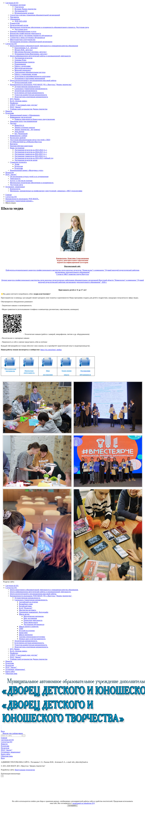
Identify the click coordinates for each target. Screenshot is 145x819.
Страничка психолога (18, 162)
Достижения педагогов (23, 58)
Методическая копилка (23, 68)
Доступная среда (20, 29)
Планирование (20, 64)
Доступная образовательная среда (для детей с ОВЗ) (30, 140)
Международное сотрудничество (22, 40)
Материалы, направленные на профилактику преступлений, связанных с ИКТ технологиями (46, 191)
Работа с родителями (22, 66)
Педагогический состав (19, 25)
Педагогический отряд (23, 82)
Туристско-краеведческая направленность (30, 95)
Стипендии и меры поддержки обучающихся (27, 37)
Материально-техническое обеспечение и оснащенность (31, 183)
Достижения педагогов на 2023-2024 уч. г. (30, 150)
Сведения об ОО (11, 3)
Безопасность (15, 189)
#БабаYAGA (19, 125)
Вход (3, 731)
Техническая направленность (25, 91)
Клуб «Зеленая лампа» (18, 101)
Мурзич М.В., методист (23, 50)
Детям (16, 164)
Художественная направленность (27, 87)
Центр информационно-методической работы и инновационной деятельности (40, 56)
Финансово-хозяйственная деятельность (25, 33)
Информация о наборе (18, 136)
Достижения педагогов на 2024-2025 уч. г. (30, 152)
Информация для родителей (21, 117)
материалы (10, 371)
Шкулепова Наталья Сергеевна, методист (30, 52)
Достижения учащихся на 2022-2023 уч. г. (30, 154)
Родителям (9, 113)
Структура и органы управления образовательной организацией (35, 15)
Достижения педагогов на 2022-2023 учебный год (33, 158)
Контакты (14, 144)
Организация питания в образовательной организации (31, 42)
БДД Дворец (15, 99)
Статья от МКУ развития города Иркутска (72, 274)
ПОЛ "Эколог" (15, 107)
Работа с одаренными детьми (25, 74)
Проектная (29, 371)
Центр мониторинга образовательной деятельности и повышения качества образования (44, 46)
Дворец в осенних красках (24, 127)
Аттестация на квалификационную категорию (32, 76)
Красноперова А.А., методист (26, 48)
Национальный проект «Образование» (25, 115)
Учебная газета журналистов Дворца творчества (28, 109)
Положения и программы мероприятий (29, 78)
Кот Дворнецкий (21, 134)
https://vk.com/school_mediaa (51, 350)
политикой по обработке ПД (83, 803)
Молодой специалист (22, 70)
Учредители (19, 7)
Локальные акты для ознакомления (23, 121)
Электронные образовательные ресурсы (29, 72)
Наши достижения (17, 148)
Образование (15, 19)
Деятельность (15, 179)
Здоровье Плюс (20, 60)
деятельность (29, 373)
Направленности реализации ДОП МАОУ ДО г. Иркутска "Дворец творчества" (41, 84)
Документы (14, 17)
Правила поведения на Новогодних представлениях (34, 119)
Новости (8, 111)
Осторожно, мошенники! (15, 187)
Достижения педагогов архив (25, 160)
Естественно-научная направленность (29, 93)
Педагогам (18, 166)
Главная (4, 738)
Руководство (15, 23)
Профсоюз (14, 103)
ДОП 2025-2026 (20, 21)
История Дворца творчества (25, 9)
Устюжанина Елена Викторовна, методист (30, 54)
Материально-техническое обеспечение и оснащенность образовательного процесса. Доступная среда (49, 27)
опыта (66, 375)
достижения (48, 375)
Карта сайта (5, 754)
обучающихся (85, 375)
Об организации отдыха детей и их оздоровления (29, 176)
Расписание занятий (18, 138)
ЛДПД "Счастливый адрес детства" (24, 105)
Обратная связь (7, 756)
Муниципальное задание (24, 13)
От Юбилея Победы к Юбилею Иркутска (26, 142)
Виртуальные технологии (25, 770)
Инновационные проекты (24, 62)
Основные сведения (17, 5)
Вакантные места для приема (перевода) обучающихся (31, 35)
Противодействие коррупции (21, 146)
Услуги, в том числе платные (21, 181)
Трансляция (66, 371)
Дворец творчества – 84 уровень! (27, 129)
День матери (19, 132)
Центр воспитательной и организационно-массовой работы (33, 80)
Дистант (13, 123)
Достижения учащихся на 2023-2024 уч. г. (30, 156)
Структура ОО (11, 44)
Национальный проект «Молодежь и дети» (26, 170)
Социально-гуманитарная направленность (30, 89)
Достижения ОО (20, 11)
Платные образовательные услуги (23, 31)
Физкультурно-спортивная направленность (31, 97)
